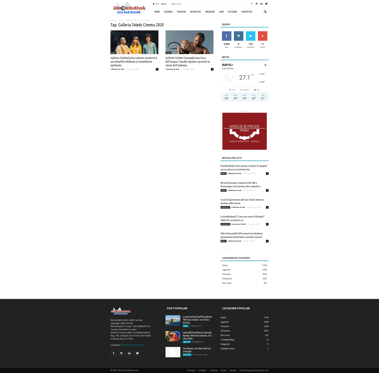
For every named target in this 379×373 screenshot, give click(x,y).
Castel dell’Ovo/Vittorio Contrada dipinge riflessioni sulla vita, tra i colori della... (197, 335)
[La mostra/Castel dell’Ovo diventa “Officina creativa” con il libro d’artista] (173, 320)
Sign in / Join (176, 4)
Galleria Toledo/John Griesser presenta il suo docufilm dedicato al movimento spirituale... (133, 61)
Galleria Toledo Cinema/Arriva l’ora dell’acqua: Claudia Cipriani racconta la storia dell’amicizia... (188, 61)
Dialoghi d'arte (228, 348)
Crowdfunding (227, 339)
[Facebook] (251, 4)
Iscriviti (262, 32)
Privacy (224, 370)
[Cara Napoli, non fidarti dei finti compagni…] (173, 352)
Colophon (213, 370)
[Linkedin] (261, 4)
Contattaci (246, 11)
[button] (265, 11)
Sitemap (232, 370)
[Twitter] (266, 4)
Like (226, 32)
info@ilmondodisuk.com (132, 345)
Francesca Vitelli (238, 224)
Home (157, 11)
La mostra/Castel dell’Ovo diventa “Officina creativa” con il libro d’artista (197, 319)
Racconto (227, 283)
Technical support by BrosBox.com (254, 370)
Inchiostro (195, 11)
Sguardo (168, 11)
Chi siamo (232, 11)
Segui (238, 32)
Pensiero (181, 11)
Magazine (210, 11)
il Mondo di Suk (117, 69)
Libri (221, 11)
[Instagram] (256, 4)
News (113, 53)
